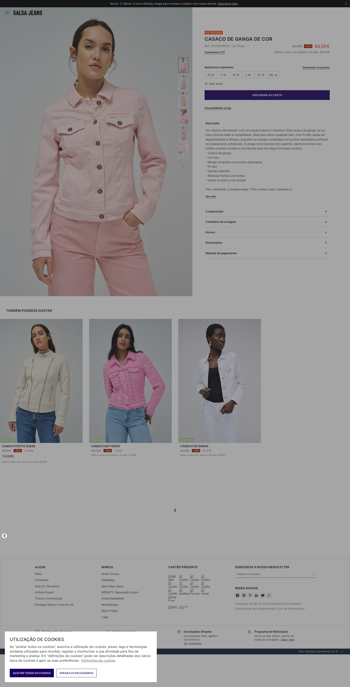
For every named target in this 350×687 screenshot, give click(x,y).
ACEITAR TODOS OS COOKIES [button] (32, 673)
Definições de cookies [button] (98, 660)
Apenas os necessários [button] (76, 673)
